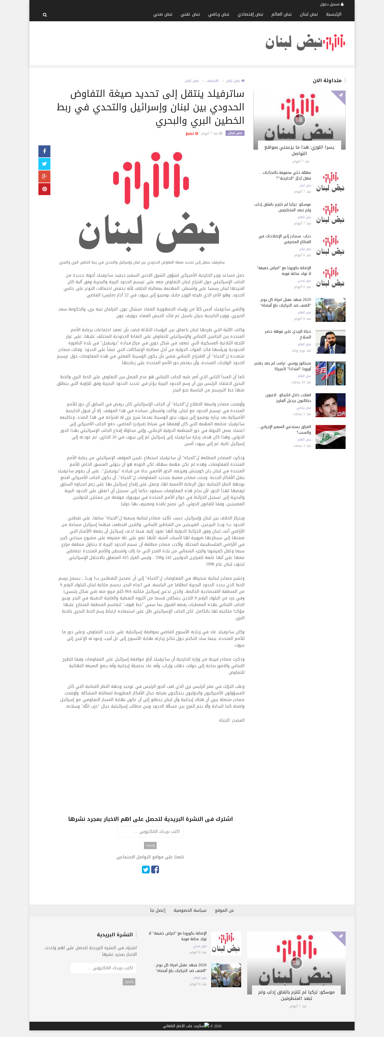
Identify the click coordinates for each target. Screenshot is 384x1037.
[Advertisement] (147, 42)
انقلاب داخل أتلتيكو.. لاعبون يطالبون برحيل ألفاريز (288, 397)
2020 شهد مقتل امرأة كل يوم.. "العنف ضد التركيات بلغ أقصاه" (285, 302)
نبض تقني (190, 14)
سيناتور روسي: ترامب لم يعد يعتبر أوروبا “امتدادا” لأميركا (282, 366)
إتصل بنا (157, 910)
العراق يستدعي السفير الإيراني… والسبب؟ (283, 429)
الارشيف (212, 80)
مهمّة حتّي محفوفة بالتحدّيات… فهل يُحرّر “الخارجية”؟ (285, 175)
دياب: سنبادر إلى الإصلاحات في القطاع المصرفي (285, 238)
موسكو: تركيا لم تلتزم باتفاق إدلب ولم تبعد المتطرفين (282, 207)
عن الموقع (224, 910)
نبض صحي (162, 14)
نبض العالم (282, 14)
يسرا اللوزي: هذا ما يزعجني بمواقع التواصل (299, 150)
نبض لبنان (309, 14)
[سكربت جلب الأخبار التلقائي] (186, 1026)
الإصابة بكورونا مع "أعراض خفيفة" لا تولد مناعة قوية (284, 270)
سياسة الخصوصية (190, 910)
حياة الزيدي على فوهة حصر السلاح (288, 334)
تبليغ (190, 133)
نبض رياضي (218, 14)
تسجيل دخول (330, 4)
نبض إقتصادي (250, 14)
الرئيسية (333, 14)
